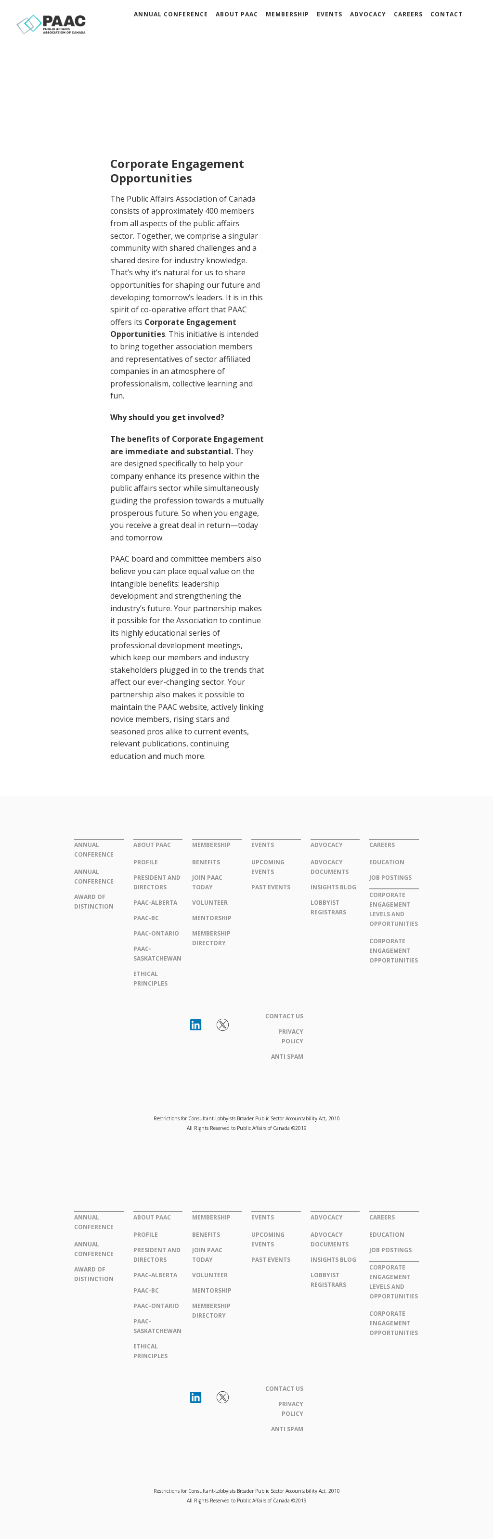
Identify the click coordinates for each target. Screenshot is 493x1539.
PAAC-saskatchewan (157, 953)
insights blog (333, 887)
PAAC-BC (146, 918)
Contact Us (284, 1016)
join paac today (207, 882)
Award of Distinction (94, 902)
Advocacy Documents (330, 867)
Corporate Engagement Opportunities (393, 950)
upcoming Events (268, 867)
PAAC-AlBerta (155, 902)
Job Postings (390, 877)
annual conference (94, 876)
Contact (446, 14)
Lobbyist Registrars (328, 907)
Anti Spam (287, 1056)
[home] (51, 22)
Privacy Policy (290, 1036)
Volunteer (210, 902)
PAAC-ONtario (156, 933)
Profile (145, 862)
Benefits (206, 862)
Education (386, 862)
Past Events (270, 887)
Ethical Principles (150, 979)
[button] (171, 14)
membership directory (211, 938)
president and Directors (157, 882)
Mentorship (212, 918)
